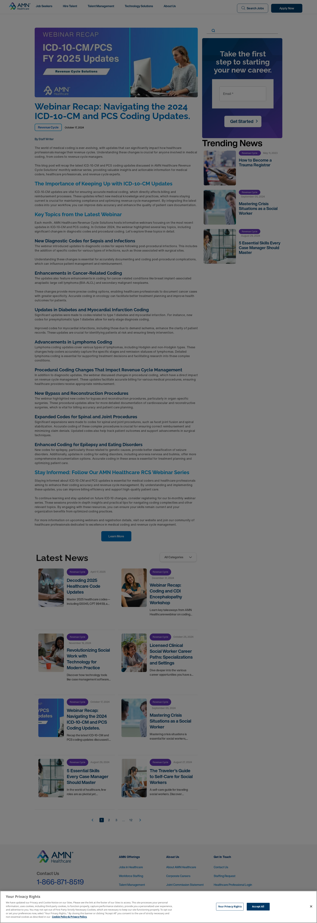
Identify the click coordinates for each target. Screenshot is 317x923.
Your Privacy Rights (229, 906)
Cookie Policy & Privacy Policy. (69, 916)
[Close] (311, 906)
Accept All (258, 906)
